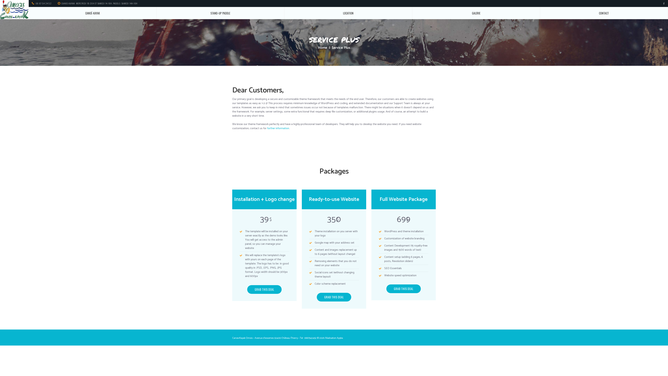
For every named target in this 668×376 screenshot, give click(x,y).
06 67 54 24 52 (43, 3)
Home (322, 47)
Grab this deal (264, 289)
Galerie (476, 13)
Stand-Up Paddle (220, 13)
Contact (604, 13)
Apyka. (340, 338)
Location (348, 13)
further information (278, 128)
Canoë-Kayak (92, 13)
